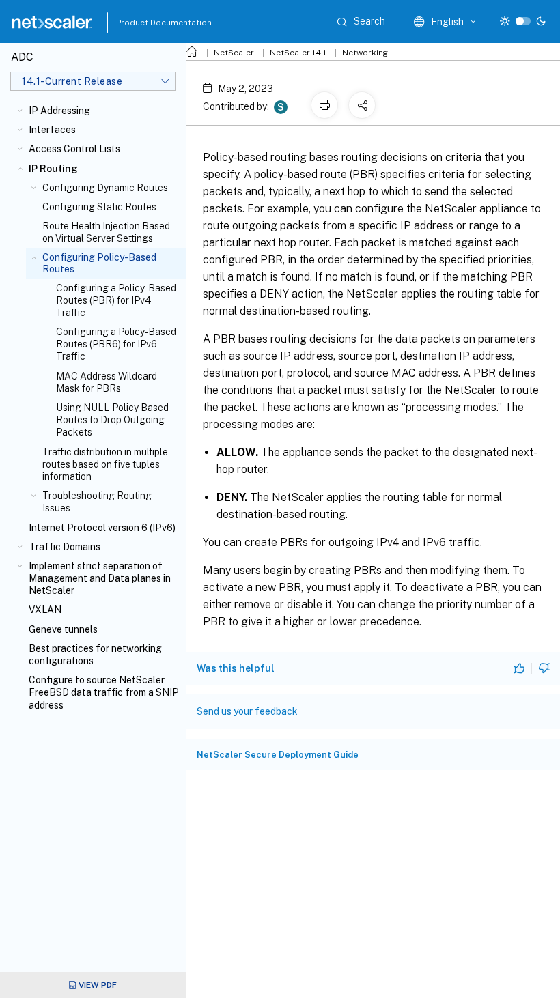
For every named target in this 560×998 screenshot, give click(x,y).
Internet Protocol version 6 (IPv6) (102, 527)
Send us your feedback (247, 711)
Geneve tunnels (63, 629)
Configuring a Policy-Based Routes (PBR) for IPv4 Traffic (116, 300)
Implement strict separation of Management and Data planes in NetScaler (100, 578)
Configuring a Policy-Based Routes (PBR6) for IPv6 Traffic (116, 344)
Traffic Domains (64, 546)
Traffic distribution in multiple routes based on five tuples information (105, 464)
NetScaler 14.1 (298, 52)
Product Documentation (147, 22)
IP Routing (53, 168)
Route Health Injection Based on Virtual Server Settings (106, 232)
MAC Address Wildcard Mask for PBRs (106, 382)
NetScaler (234, 52)
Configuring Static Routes (99, 206)
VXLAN (45, 609)
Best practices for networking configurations (95, 654)
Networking (365, 52)
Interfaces (52, 129)
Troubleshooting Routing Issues (97, 501)
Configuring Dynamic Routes (105, 187)
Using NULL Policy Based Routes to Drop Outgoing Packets (112, 420)
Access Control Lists (74, 148)
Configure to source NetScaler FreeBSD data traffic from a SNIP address (104, 692)
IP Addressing (59, 110)
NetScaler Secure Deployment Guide (278, 755)
